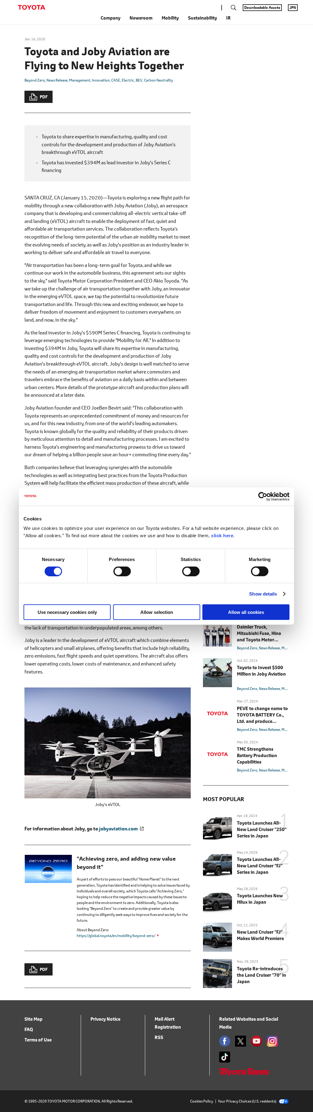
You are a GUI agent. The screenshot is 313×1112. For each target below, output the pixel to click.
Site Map (33, 1019)
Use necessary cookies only (67, 612)
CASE (115, 80)
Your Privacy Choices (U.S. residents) (247, 1101)
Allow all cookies (246, 612)
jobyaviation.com (118, 828)
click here (222, 535)
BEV (139, 80)
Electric (128, 80)
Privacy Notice (105, 1019)
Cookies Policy (201, 1101)
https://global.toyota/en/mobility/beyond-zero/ (116, 935)
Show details (263, 593)
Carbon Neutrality (158, 80)
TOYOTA (31, 7)
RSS (159, 1037)
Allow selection (156, 612)
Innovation (101, 80)
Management (79, 80)
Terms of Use (38, 1040)
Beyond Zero (34, 80)
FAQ (28, 1029)
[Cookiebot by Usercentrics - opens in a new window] (262, 496)
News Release (57, 80)
